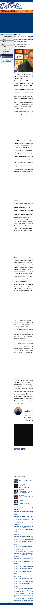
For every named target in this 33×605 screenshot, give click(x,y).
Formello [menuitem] (4, 48)
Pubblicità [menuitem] (4, 53)
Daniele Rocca (28, 44)
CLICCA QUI (17, 210)
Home (2, 34)
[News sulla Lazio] (11, 5)
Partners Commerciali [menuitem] (7, 36)
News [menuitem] (3, 44)
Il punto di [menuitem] (4, 46)
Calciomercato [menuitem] (5, 51)
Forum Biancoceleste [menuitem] (7, 49)
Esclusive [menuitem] (4, 39)
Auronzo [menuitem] (4, 38)
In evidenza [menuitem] (4, 43)
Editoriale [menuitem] (4, 41)
